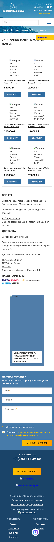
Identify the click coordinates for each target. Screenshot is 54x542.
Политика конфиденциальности (27, 504)
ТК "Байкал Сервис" (11, 263)
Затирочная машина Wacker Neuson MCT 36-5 (14, 82)
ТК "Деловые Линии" (12, 260)
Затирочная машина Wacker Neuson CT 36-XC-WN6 (39, 125)
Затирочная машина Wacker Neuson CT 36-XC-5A (14, 125)
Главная (14, 524)
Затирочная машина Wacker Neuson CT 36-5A (39, 82)
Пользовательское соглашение (27, 500)
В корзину (12, 94)
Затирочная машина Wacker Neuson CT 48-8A (39, 169)
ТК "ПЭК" (6, 266)
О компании (13, 528)
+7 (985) (43, 10)
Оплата (40, 528)
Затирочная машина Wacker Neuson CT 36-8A (14, 169)
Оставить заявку (27, 471)
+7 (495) (43, 7)
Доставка (40, 524)
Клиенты (13, 533)
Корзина (42, 37)
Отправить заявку (37, 443)
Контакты (13, 537)
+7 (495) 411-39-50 (11, 218)
